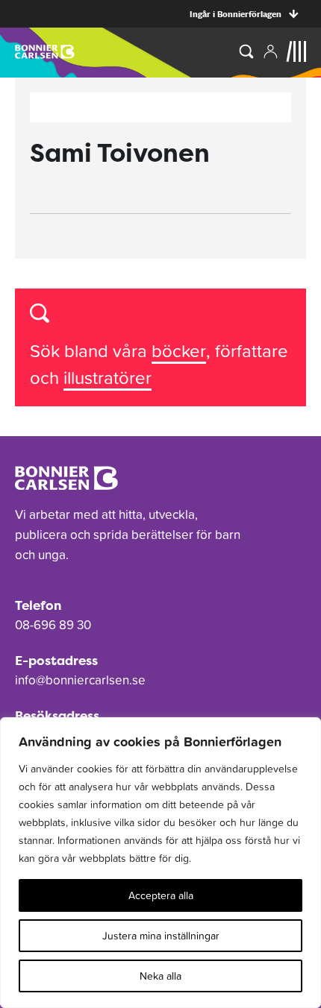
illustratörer (107, 378)
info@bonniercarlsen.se (80, 680)
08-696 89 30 (53, 624)
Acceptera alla (160, 895)
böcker (179, 351)
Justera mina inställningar (160, 935)
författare (251, 351)
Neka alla (160, 975)
